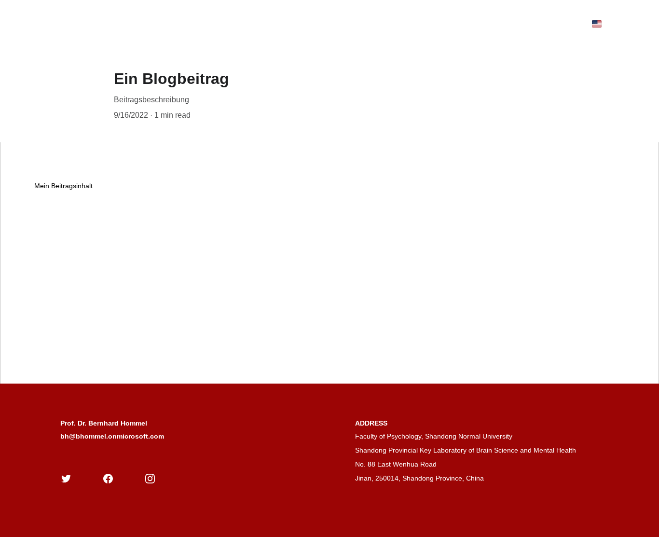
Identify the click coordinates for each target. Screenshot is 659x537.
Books (122, 23)
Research (265, 23)
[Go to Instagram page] (150, 478)
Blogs (197, 23)
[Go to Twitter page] (66, 478)
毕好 (304, 23)
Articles (160, 23)
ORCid (338, 23)
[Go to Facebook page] (108, 478)
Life (228, 23)
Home (52, 23)
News (87, 23)
